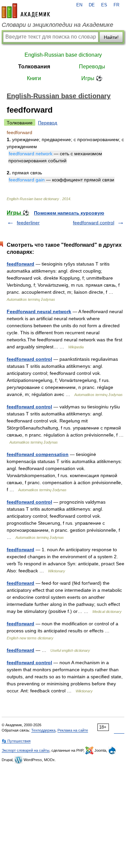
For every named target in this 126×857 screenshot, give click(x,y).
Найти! (111, 37)
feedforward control (93, 222)
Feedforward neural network (39, 311)
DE (92, 5)
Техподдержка (43, 730)
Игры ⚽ (91, 78)
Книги (34, 78)
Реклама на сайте (72, 730)
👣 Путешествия (16, 741)
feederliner (28, 222)
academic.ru (26, 10)
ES (104, 5)
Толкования (34, 66)
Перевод (47, 122)
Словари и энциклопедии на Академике (57, 24)
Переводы (92, 66)
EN (79, 5)
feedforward (20, 264)
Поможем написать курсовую (69, 213)
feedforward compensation (38, 454)
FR (116, 5)
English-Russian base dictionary (63, 55)
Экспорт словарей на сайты (25, 750)
